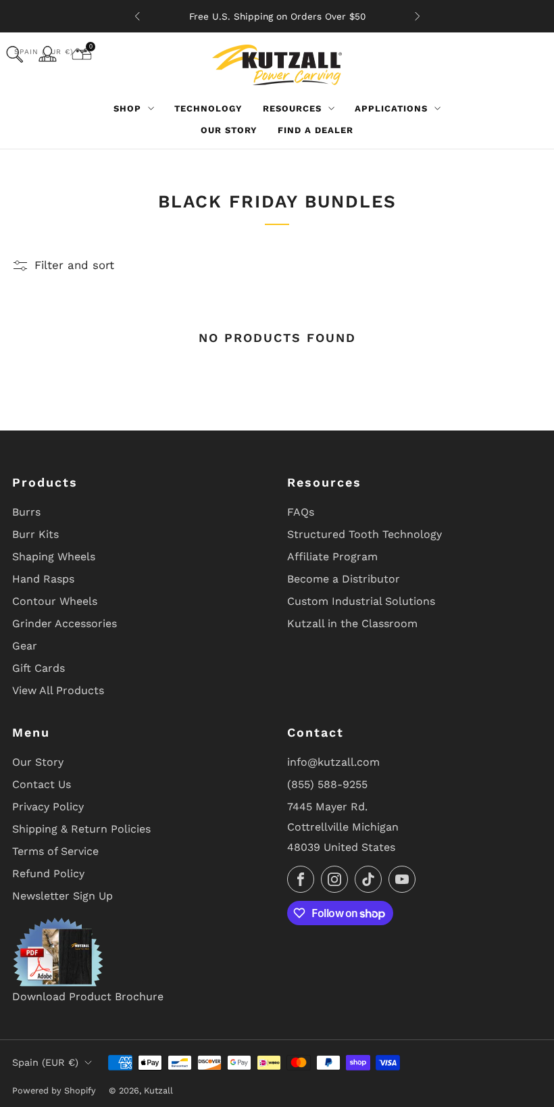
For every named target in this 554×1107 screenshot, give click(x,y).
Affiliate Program (332, 556)
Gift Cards (38, 668)
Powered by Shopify (54, 1090)
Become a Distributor (343, 578)
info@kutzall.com (333, 762)
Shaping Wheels (53, 556)
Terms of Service (55, 851)
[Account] (47, 54)
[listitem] (277, 16)
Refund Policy (48, 873)
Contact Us (41, 784)
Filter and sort (74, 265)
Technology (208, 108)
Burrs (26, 512)
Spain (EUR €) (45, 1062)
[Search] (14, 54)
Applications (391, 108)
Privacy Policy (48, 806)
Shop (127, 108)
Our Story (229, 130)
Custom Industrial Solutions (361, 601)
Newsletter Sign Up (62, 895)
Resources (292, 108)
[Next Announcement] (417, 16)
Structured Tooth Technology (364, 534)
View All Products (58, 690)
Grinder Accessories (64, 623)
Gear (24, 645)
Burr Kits (35, 534)
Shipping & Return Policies (81, 828)
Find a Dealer (315, 130)
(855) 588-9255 (327, 784)
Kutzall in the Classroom (352, 623)
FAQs (300, 512)
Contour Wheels (54, 601)
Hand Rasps (43, 578)
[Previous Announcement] (137, 16)
